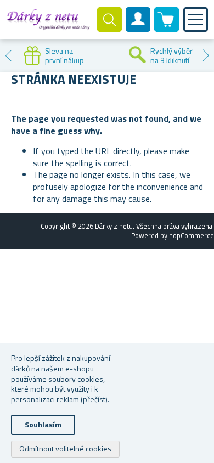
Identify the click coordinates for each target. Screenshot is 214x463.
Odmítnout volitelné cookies (65, 448)
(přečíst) (94, 399)
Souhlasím (43, 424)
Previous (8, 55)
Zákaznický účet (138, 28)
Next (206, 55)
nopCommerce (191, 235)
